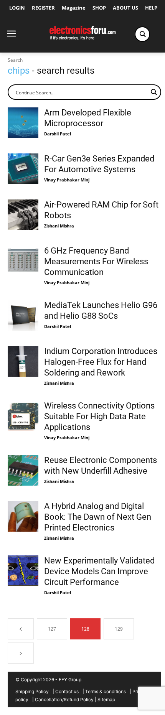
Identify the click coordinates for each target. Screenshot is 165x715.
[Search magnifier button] (142, 34)
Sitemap (106, 699)
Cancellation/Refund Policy (64, 699)
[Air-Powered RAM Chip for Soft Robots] (23, 214)
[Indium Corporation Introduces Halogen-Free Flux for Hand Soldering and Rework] (23, 361)
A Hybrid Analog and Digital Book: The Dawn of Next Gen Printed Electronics (97, 516)
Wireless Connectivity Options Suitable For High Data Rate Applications (99, 416)
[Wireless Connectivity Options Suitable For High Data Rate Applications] (23, 415)
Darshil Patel (57, 134)
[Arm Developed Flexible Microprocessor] (23, 122)
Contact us (67, 691)
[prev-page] (21, 628)
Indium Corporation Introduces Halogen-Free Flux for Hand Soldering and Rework (100, 361)
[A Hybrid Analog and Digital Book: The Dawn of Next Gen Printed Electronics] (23, 516)
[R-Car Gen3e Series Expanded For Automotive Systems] (23, 168)
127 (52, 629)
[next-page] (21, 653)
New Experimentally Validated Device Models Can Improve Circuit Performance (99, 571)
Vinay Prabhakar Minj (66, 180)
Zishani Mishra (59, 226)
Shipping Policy (32, 691)
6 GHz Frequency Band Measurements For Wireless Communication (96, 261)
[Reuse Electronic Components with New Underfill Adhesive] (23, 470)
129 (119, 629)
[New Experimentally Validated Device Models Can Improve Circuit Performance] (23, 570)
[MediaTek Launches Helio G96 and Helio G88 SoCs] (23, 315)
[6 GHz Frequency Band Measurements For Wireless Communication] (23, 260)
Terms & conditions (105, 691)
